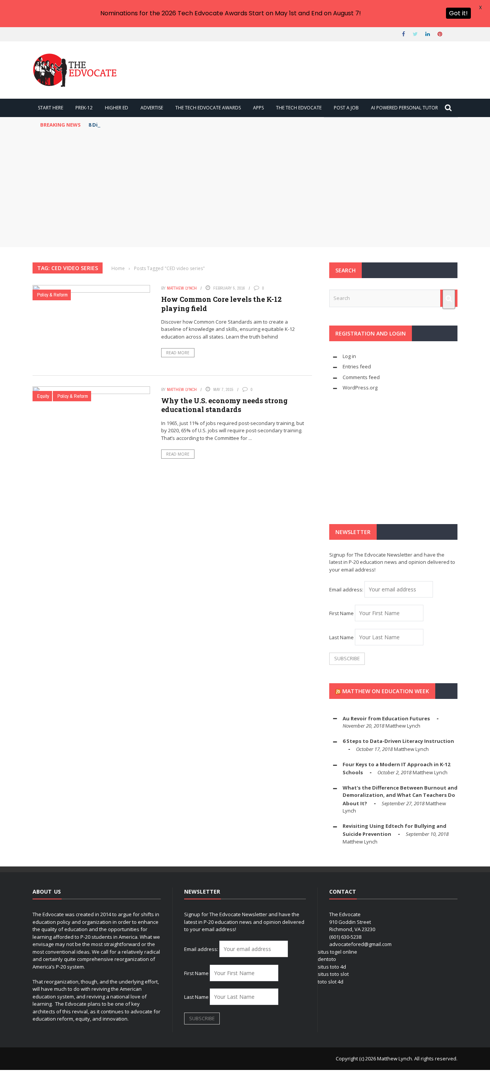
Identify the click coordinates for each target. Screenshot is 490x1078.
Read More (177, 352)
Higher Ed (116, 107)
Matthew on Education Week (385, 691)
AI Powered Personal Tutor (404, 107)
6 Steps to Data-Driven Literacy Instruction (398, 741)
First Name (341, 613)
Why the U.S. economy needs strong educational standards (224, 405)
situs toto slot (333, 974)
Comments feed (361, 377)
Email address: (346, 589)
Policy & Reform (52, 294)
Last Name (341, 637)
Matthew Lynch (182, 288)
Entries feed (357, 366)
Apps (258, 107)
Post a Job (346, 107)
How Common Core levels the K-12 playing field (221, 304)
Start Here (50, 107)
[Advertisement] (245, 189)
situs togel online (337, 951)
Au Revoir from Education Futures (386, 718)
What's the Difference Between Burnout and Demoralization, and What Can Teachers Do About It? (400, 795)
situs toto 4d (332, 966)
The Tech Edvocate (299, 107)
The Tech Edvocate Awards (208, 107)
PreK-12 (84, 107)
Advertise (151, 107)
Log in (349, 356)
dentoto (327, 959)
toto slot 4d (330, 981)
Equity (43, 396)
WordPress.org (360, 387)
